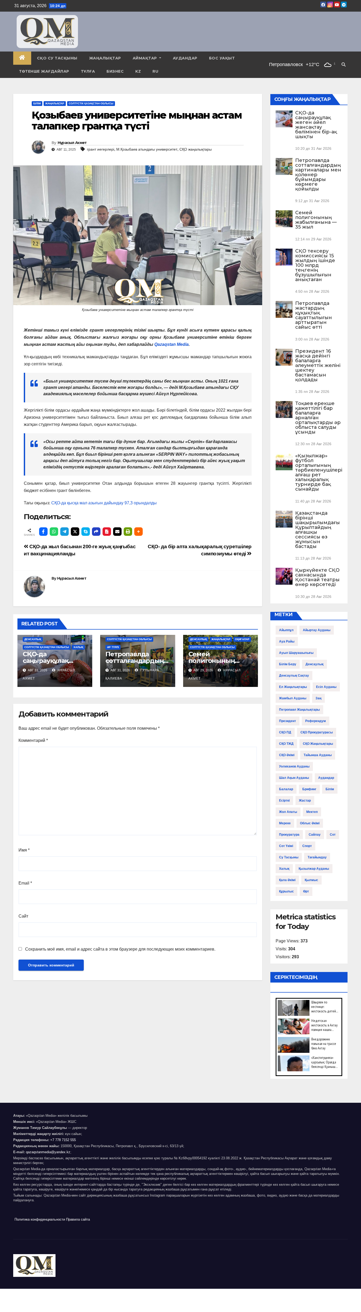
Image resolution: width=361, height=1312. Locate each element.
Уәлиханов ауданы (294, 766)
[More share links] (138, 531)
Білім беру (287, 664)
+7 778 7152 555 (63, 1140)
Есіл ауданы (326, 687)
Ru (155, 71)
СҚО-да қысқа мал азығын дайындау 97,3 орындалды (104, 503)
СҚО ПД (285, 732)
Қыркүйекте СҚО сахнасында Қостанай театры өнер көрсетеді (317, 577)
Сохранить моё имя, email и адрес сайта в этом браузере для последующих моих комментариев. (120, 949)
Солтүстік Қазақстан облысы (91, 103)
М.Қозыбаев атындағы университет (146, 149)
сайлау (315, 834)
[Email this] (117, 531)
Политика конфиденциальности (40, 1219)
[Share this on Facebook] (43, 531)
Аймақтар (145, 58)
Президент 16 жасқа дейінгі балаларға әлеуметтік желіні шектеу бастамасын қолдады (317, 365)
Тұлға (88, 71)
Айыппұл (286, 630)
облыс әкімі (310, 823)
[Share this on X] (75, 531)
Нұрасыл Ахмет (72, 142)
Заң (318, 698)
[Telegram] (64, 531)
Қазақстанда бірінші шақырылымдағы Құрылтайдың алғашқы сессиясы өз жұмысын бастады (317, 529)
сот (333, 834)
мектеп (312, 812)
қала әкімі (287, 880)
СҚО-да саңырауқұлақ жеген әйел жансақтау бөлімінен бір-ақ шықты (316, 124)
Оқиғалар (242, 639)
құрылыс (286, 891)
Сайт (23, 916)
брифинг (309, 789)
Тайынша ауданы (318, 755)
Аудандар (185, 58)
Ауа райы (286, 641)
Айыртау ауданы (316, 630)
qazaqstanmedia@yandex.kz (48, 1152)
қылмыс (311, 880)
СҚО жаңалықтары (195, 149)
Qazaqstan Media (171, 344)
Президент (287, 721)
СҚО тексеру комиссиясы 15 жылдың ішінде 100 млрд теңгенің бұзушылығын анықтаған (315, 265)
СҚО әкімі (286, 755)
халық (284, 869)
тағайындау (317, 857)
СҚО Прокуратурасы (316, 732)
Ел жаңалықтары (293, 687)
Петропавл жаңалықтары (299, 709)
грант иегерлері (100, 149)
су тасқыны (288, 857)
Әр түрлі (113, 647)
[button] (343, 64)
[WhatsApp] (54, 531)
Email (25, 883)
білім (330, 789)
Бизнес (115, 71)
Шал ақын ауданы (294, 778)
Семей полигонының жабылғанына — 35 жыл (316, 220)
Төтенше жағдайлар (44, 71)
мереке (285, 823)
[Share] (96, 531)
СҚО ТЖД (286, 744)
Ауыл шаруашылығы (296, 653)
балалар (286, 789)
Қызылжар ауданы (314, 869)
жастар (305, 800)
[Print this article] (128, 531)
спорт (307, 846)
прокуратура (289, 834)
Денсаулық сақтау (294, 675)
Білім (37, 103)
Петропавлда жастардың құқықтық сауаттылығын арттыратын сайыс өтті (313, 315)
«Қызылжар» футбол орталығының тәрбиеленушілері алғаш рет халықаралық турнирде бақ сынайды (318, 472)
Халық (78, 647)
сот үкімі (286, 846)
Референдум (315, 721)
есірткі (284, 800)
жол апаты (288, 812)
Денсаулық (32, 639)
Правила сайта (78, 1219)
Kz (138, 71)
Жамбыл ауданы (292, 698)
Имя (24, 850)
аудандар (326, 778)
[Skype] (85, 531)
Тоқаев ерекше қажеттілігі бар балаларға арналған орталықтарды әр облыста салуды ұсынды (318, 418)
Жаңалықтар (105, 58)
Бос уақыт (222, 58)
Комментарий (33, 740)
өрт (306, 891)
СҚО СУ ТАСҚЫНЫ (57, 58)
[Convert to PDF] (107, 531)
